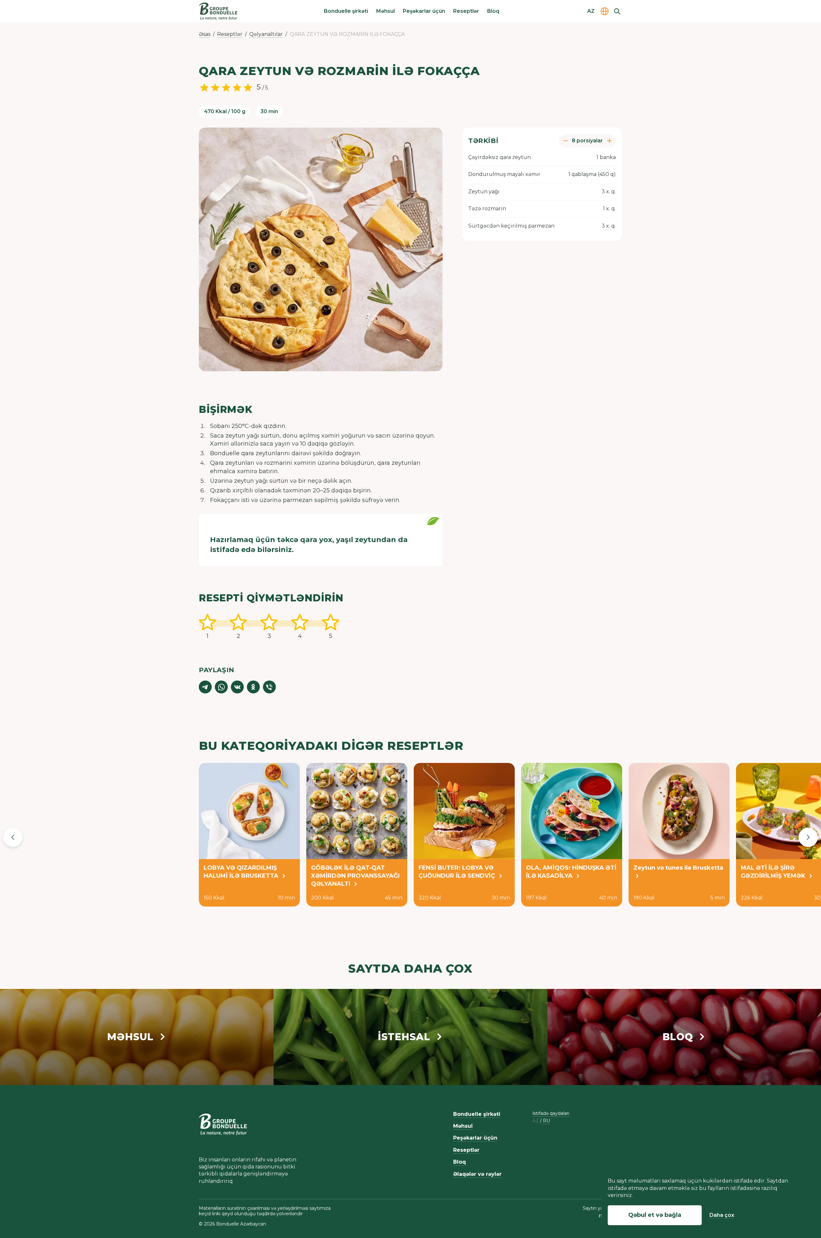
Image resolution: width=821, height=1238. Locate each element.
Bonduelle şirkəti (346, 11)
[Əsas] (218, 11)
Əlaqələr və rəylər (477, 1174)
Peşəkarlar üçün (424, 11)
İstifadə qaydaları (550, 1113)
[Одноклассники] (253, 687)
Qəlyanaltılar (266, 34)
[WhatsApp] (221, 687)
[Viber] (269, 687)
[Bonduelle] (223, 1124)
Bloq (493, 11)
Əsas (204, 34)
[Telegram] (205, 687)
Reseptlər (466, 11)
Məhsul (385, 11)
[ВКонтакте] (237, 687)
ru (546, 1121)
